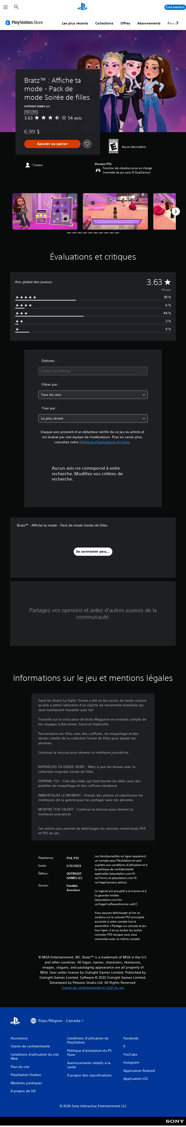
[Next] (176, 211)
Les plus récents (75, 23)
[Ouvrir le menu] (5, 7)
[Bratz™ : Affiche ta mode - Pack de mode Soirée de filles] (45, 211)
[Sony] (175, 1124)
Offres (125, 23)
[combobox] (92, 371)
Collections (104, 23)
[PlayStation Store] (25, 22)
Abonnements (149, 23)
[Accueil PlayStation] (82, 7)
